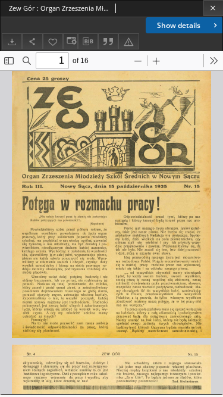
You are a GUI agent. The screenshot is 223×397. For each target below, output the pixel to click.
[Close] (213, 8)
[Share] (32, 41)
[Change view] (70, 41)
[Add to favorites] (53, 41)
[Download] (12, 41)
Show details (178, 25)
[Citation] (108, 41)
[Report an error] (128, 41)
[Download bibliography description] (88, 41)
